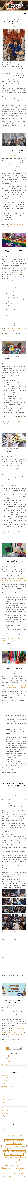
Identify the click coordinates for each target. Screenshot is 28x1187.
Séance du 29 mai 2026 (14, 561)
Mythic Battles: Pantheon (18, 1151)
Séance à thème (7, 1168)
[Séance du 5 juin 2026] (14, 440)
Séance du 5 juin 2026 (14, 451)
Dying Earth (20, 1140)
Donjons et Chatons (20, 1138)
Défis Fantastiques (7, 1146)
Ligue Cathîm (4, 1102)
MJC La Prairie (5, 1110)
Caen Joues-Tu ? (5, 1081)
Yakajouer (4, 1118)
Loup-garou (6, 1151)
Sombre (16, 1160)
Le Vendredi (13, 26)
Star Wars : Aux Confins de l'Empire (14, 1165)
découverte (18, 1143)
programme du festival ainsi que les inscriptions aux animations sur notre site (14, 1030)
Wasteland (16, 1176)
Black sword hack (7, 1129)
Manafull (3, 1108)
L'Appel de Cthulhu (18, 1149)
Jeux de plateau (5, 1061)
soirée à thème (8, 1160)
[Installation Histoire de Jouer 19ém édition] (14, 989)
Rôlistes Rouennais (6, 1113)
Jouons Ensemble (6, 1099)
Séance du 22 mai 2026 (14, 668)
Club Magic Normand (7, 1086)
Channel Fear (11, 1132)
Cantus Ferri (22, 1129)
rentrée (24, 1157)
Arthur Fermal (17, 148)
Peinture (4, 1157)
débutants (10, 1143)
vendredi (17, 1171)
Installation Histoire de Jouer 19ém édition (14, 1001)
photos (11, 1157)
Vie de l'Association (13, 155)
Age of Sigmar (10, 1127)
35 (14, 1048)
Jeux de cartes (5, 1067)
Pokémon (17, 1157)
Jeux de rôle (4, 1059)
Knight (10, 1149)
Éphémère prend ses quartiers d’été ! (14, 22)
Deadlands (20, 1135)
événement (14, 1179)
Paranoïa (12, 1154)
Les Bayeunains (5, 1089)
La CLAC (3, 1091)
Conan (18, 1132)
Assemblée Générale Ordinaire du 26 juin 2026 (14, 151)
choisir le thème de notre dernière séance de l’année (14, 470)
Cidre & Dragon (5, 1083)
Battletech (18, 1127)
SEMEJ (3, 1116)
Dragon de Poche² (10, 1140)
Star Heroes (14, 1162)
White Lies (23, 1176)
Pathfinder (20, 1154)
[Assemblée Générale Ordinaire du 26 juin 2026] (14, 139)
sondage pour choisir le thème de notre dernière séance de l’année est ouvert (14, 687)
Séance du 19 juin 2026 (14, 251)
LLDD (2, 1105)
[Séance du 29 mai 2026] (14, 550)
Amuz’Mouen (4, 1075)
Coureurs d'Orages (10, 1135)
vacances (10, 1171)
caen (15, 1129)
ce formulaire (20, 272)
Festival (24, 1146)
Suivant (19, 1048)
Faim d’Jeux (4, 1094)
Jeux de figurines (5, 1064)
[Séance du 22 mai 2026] (14, 657)
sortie (22, 1160)
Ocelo (6, 1154)
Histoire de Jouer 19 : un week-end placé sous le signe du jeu (14, 784)
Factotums (17, 1146)
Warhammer (21, 1173)
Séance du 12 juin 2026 (14, 358)
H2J (5, 1149)
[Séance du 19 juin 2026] (14, 240)
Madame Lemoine (17, 19)
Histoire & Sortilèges (7, 1097)
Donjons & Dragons (8, 1138)
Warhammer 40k (6, 1176)
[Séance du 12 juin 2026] (14, 347)
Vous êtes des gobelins (9, 1173)
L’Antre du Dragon (6, 1078)
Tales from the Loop (19, 1168)
